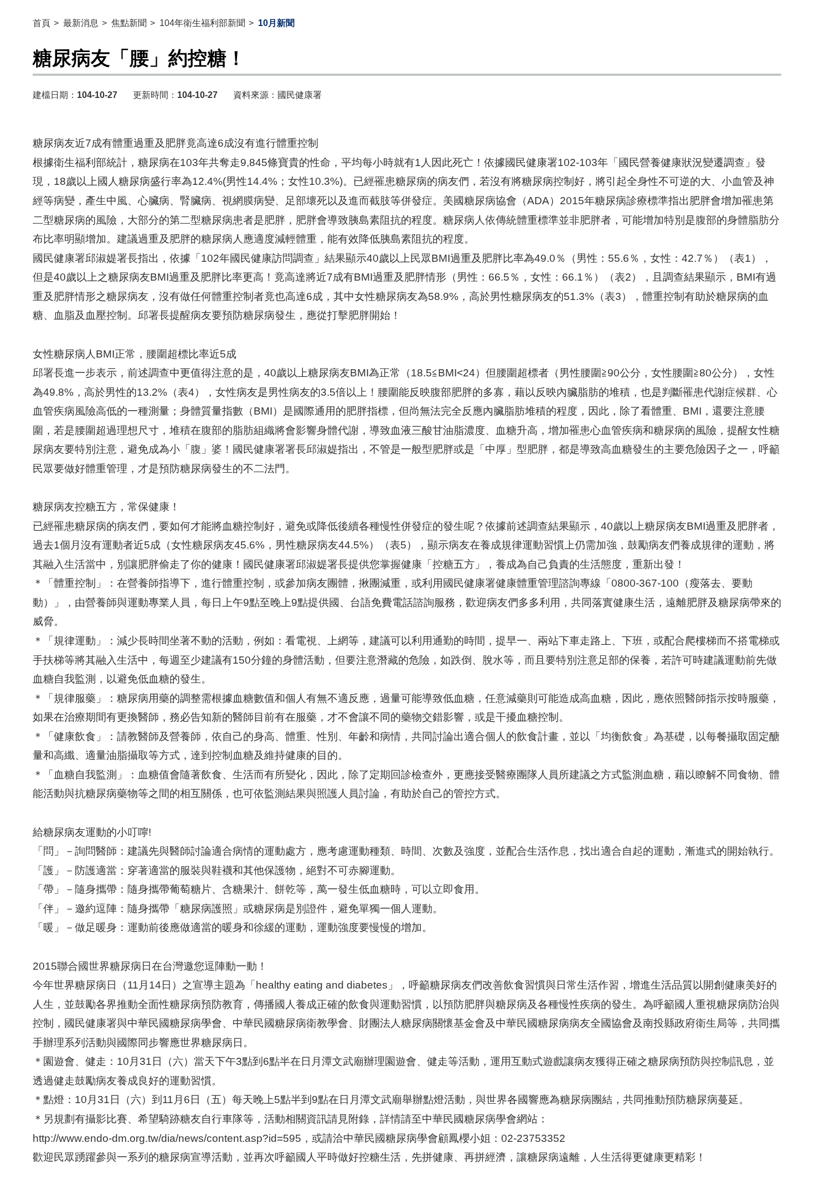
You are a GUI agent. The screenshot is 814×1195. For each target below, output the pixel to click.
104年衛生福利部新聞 (202, 23)
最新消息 (81, 23)
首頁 (41, 23)
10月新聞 (276, 23)
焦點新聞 (129, 23)
